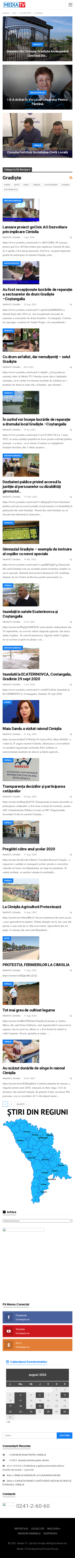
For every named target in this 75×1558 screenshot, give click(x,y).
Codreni (65, 185)
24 (10, 1411)
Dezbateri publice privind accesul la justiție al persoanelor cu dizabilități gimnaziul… (32, 486)
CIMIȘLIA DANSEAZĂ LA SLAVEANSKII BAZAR (37, 1475)
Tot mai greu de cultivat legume (29, 1010)
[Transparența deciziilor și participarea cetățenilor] (21, 769)
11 (20, 1400)
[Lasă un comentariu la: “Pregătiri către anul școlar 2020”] (71, 855)
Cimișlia (37, 145)
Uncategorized (37, 93)
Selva (9, 1481)
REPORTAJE (21, 1528)
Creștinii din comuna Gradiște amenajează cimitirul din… (37, 53)
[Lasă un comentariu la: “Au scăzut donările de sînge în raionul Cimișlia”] (71, 1078)
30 (64, 1411)
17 (10, 1406)
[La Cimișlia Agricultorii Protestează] (21, 890)
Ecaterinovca (11, 190)
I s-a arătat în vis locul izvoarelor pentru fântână (38, 102)
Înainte (21, 1104)
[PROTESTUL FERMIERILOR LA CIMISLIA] (21, 947)
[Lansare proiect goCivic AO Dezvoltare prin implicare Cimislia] (21, 210)
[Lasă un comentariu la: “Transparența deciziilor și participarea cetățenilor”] (71, 797)
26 (31, 1411)
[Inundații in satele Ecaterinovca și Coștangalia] (21, 594)
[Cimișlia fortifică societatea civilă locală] (37, 135)
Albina (7, 185)
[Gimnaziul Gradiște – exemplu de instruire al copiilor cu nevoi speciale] (21, 532)
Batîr (16, 185)
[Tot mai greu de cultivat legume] (21, 993)
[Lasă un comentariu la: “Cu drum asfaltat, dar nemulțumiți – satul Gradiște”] (71, 367)
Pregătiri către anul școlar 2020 (29, 849)
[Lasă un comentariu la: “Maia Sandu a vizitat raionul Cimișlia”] (71, 734)
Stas (9, 1475)
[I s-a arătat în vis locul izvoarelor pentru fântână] (37, 87)
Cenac (26, 185)
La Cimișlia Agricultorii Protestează (32, 907)
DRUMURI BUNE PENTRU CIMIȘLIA (29, 1454)
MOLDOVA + (54, 1528)
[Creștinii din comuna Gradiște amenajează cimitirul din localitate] (37, 38)
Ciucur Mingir (51, 185)
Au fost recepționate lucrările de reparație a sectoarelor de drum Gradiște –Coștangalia (37, 294)
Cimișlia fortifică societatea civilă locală (37, 152)
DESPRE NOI (50, 1533)
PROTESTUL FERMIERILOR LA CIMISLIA (36, 965)
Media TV (22, 1548)
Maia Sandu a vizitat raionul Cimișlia (32, 728)
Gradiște (37, 44)
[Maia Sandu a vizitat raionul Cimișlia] (21, 711)
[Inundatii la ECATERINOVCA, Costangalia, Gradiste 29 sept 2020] (21, 657)
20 (40, 1406)
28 (48, 1411)
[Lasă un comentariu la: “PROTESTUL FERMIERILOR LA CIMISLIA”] (71, 970)
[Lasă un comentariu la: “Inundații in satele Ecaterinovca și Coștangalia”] (71, 622)
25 (20, 1411)
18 (20, 1406)
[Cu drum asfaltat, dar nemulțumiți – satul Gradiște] (21, 340)
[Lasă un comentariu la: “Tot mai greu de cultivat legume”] (71, 1016)
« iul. (8, 1422)
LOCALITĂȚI (37, 1528)
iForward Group (50, 1548)
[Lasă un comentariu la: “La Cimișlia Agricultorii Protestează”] (71, 912)
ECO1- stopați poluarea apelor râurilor (30, 1460)
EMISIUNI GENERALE (12, 201)
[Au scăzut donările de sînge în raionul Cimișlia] (21, 1051)
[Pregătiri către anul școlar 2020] (21, 832)
